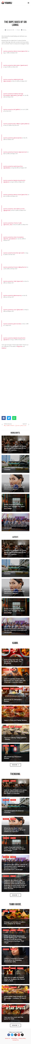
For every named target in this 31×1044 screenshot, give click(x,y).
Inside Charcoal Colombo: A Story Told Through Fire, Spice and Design (14, 848)
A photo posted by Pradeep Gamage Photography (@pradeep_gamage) (13, 94)
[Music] (22, 1035)
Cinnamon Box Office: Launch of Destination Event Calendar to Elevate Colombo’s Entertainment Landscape (15, 867)
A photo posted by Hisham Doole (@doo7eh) (15, 51)
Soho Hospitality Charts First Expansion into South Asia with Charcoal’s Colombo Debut (15, 680)
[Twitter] (12, 1035)
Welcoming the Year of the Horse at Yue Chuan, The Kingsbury (13, 661)
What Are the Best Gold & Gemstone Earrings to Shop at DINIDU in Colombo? (14, 829)
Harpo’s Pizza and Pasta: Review (15, 720)
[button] (15, 764)
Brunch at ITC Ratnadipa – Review (13, 700)
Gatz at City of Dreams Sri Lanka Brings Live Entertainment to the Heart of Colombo (15, 791)
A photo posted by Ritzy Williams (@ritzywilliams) (16, 124)
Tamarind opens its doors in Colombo (14, 811)
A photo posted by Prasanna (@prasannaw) (15, 152)
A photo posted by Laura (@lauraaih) (13, 309)
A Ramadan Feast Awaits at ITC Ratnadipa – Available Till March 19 (15, 998)
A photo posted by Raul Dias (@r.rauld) (13, 253)
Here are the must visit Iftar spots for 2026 (13, 1018)
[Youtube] (19, 1035)
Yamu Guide (18, 688)
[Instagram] (15, 1035)
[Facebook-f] (8, 1035)
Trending (24, 30)
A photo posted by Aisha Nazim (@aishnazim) (15, 65)
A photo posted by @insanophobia (12, 138)
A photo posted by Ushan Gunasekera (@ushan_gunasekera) (13, 238)
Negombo (20, 346)
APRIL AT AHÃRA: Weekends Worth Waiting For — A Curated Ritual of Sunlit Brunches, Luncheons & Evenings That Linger (15, 939)
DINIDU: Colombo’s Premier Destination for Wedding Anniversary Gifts (14, 960)
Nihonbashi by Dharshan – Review (13, 757)
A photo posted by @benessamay (12, 295)
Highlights (6, 650)
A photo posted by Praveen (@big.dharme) (14, 267)
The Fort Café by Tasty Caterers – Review (15, 738)
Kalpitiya (4, 348)
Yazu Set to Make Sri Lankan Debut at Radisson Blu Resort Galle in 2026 (14, 979)
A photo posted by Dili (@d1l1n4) (11, 109)
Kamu (12, 650)
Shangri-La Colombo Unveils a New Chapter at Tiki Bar (14, 923)
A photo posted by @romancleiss (12, 324)
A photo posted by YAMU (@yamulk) (13, 281)
